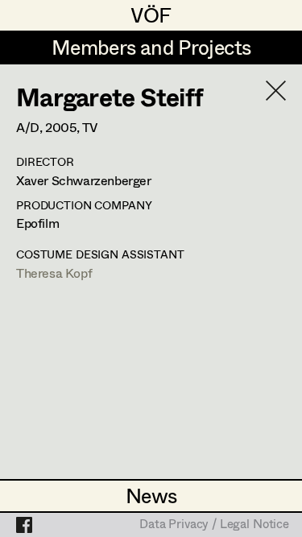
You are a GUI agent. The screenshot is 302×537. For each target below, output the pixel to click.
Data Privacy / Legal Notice (214, 525)
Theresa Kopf (54, 272)
